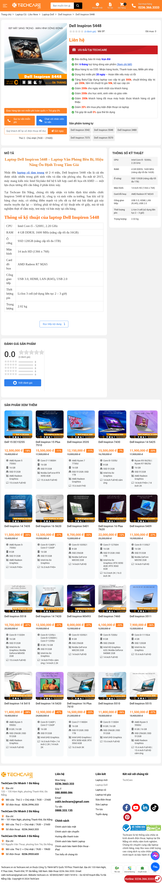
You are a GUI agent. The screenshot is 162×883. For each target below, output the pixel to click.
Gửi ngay (59, 131)
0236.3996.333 (30, 804)
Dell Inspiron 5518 (15, 616)
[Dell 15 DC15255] (18, 424)
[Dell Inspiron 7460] (112, 599)
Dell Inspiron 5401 (78, 526)
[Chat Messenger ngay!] (155, 855)
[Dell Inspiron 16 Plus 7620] (112, 508)
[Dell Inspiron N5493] (81, 599)
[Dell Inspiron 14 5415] (18, 686)
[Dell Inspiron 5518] (18, 599)
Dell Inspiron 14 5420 (48, 703)
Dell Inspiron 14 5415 (17, 703)
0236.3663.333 (30, 829)
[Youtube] (136, 808)
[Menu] (5, 6)
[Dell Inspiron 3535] (81, 424)
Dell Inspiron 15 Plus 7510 (48, 444)
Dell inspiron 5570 (103, 137)
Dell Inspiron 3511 (141, 616)
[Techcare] (26, 6)
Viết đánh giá (25, 382)
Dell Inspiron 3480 (127, 130)
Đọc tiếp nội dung (52, 324)
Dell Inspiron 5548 (103, 130)
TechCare (128, 780)
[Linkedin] (145, 808)
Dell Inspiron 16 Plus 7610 (79, 705)
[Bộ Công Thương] (134, 828)
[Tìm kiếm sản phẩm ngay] (78, 6)
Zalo (155, 866)
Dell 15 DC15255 (14, 442)
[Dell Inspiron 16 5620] (50, 508)
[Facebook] (127, 808)
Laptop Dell (102, 785)
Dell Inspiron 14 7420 (48, 616)
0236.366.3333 (148, 7)
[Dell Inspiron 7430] (112, 424)
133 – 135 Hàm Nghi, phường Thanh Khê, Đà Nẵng (24, 793)
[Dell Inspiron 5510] (112, 686)
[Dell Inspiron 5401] (81, 508)
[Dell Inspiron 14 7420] (50, 599)
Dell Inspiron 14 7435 (17, 526)
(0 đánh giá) (90, 31)
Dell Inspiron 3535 (78, 442)
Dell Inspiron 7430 (109, 442)
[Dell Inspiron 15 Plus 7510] (50, 424)
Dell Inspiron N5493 (79, 616)
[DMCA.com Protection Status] (153, 828)
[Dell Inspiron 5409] (144, 508)
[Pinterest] (127, 817)
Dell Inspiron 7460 (109, 616)
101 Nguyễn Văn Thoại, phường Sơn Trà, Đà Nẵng (27, 844)
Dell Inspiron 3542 (80, 130)
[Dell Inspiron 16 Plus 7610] (81, 686)
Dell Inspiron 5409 (141, 526)
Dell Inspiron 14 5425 (142, 442)
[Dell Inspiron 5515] (144, 686)
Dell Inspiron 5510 (109, 703)
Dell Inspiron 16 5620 (48, 526)
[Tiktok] (155, 808)
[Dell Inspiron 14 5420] (50, 686)
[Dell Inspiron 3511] (144, 599)
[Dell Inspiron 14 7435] (18, 508)
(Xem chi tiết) (124, 64)
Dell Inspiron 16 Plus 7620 (110, 528)
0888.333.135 (63, 810)
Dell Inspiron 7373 (80, 137)
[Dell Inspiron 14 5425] (144, 424)
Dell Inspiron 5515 (141, 703)
